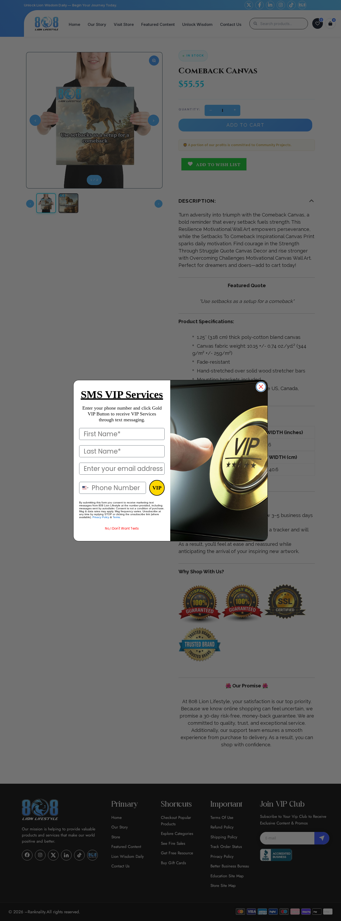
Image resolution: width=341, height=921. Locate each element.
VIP (156, 488)
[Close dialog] (261, 386)
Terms (116, 517)
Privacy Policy (100, 517)
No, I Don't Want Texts (122, 528)
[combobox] (84, 488)
